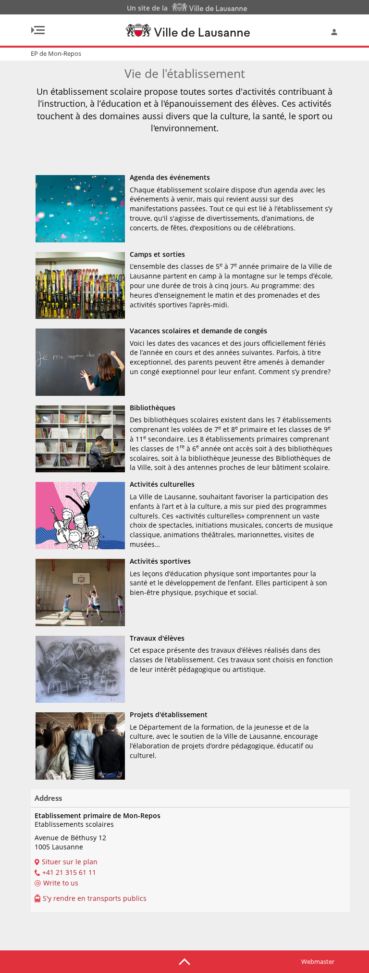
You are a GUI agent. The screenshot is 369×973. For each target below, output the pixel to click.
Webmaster (317, 961)
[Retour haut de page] (184, 961)
